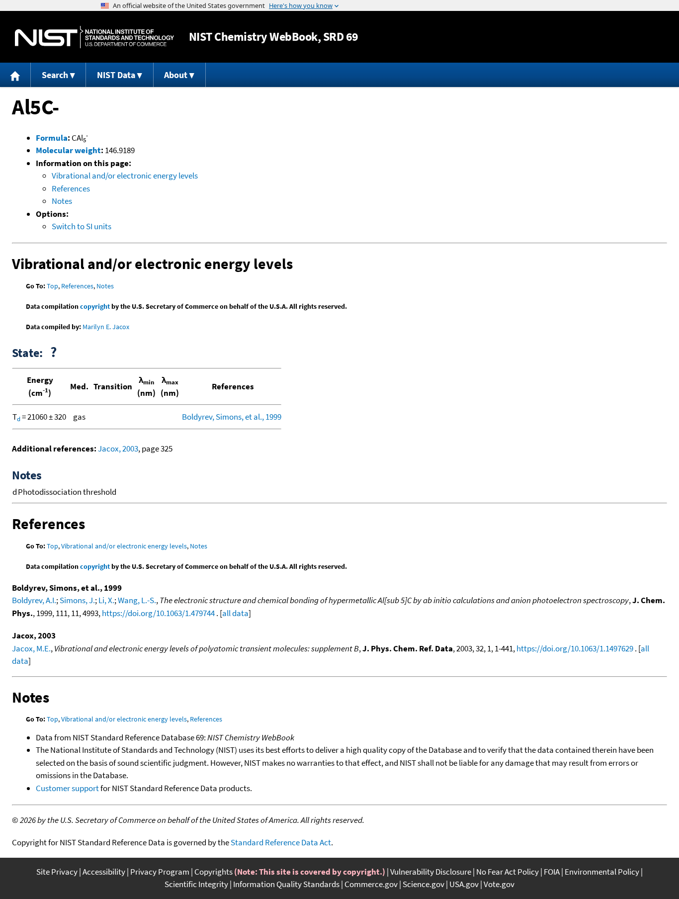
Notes (62, 200)
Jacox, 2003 (118, 448)
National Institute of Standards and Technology (94, 37)
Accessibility (104, 871)
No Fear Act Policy (507, 871)
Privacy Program (159, 871)
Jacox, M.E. (31, 648)
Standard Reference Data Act (281, 842)
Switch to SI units (81, 226)
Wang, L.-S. (137, 600)
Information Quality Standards (286, 884)
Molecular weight (68, 150)
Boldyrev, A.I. (34, 600)
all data (235, 613)
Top (52, 285)
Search (55, 75)
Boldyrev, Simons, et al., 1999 (231, 416)
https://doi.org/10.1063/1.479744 (158, 613)
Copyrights (213, 871)
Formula (52, 137)
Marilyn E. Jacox (106, 326)
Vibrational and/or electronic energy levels (125, 175)
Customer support (67, 788)
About (175, 75)
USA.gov (464, 884)
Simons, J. (77, 600)
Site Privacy (57, 871)
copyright (95, 306)
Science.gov (423, 884)
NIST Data (116, 75)
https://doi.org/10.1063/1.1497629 (574, 648)
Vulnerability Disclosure (430, 871)
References (71, 188)
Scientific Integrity (196, 884)
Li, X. (106, 600)
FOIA (552, 871)
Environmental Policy (602, 871)
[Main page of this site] (15, 75)
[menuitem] (15, 75)
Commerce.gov (371, 884)
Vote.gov (499, 884)
